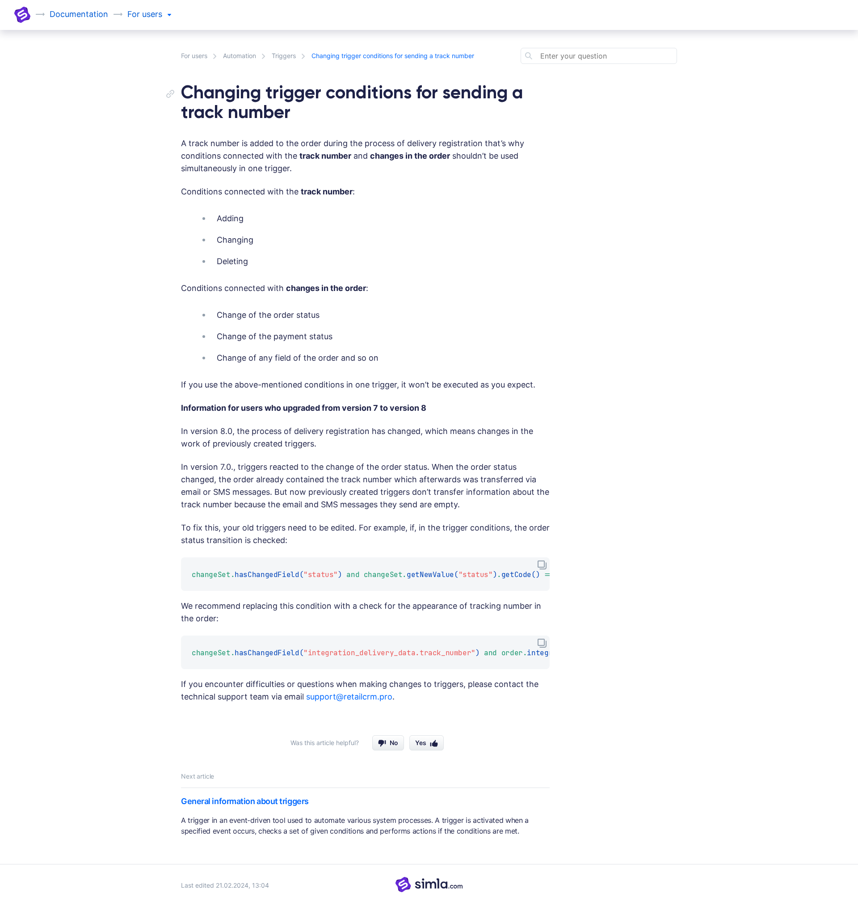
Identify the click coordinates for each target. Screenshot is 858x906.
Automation (239, 55)
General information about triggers (245, 801)
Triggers (284, 55)
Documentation (79, 14)
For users (194, 55)
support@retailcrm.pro (349, 696)
